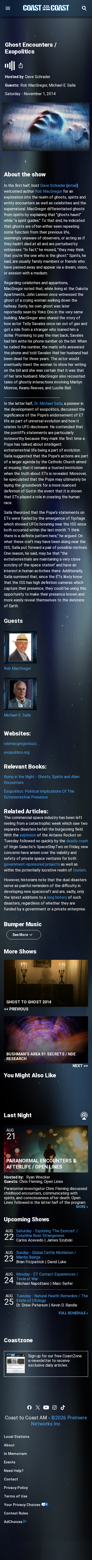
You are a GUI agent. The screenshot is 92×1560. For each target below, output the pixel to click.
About (9, 1445)
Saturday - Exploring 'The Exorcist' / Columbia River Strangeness (47, 1233)
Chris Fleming (30, 1181)
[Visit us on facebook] (29, 1407)
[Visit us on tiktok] (63, 1407)
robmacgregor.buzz (20, 743)
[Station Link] (46, 8)
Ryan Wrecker (38, 1177)
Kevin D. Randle (64, 1305)
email (72, 185)
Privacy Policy (16, 1488)
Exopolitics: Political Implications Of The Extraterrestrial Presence (39, 794)
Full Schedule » (73, 1313)
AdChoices (13, 1522)
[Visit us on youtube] (46, 1407)
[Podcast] (84, 1116)
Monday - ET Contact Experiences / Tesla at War (47, 1276)
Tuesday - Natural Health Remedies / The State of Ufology (52, 1298)
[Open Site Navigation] (8, 8)
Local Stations (16, 1436)
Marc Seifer (63, 1283)
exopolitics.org (16, 752)
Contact (11, 1479)
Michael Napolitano (32, 1283)
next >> (80, 1065)
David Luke (56, 1262)
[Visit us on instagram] (54, 1407)
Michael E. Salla (62, 85)
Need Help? (14, 1471)
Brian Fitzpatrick (30, 1262)
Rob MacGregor (33, 85)
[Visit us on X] (38, 1407)
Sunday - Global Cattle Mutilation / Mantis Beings (46, 1255)
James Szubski (59, 1240)
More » (82, 1207)
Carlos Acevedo (29, 1240)
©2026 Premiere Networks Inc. (59, 1421)
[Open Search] (84, 8)
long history (57, 897)
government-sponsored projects (32, 864)
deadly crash (77, 841)
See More (20, 935)
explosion (28, 835)
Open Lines (53, 1181)
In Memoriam (15, 1453)
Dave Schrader (53, 185)
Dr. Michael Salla (48, 403)
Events (9, 1462)
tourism (79, 870)
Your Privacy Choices (22, 1505)
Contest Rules (16, 1513)
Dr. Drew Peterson (32, 1305)
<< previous (16, 1009)
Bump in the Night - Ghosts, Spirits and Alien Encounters (41, 779)
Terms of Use (15, 1496)
